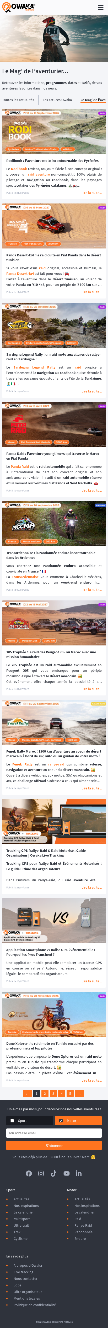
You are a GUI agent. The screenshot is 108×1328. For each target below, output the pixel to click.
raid (78, 367)
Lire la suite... (92, 192)
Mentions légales (27, 1298)
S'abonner (54, 1145)
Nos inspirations (26, 1205)
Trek (17, 1232)
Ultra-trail (21, 1225)
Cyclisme (21, 1238)
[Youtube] (66, 1173)
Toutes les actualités (18, 99)
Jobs (17, 1285)
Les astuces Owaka (57, 99)
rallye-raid (56, 764)
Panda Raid (20, 466)
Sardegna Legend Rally (34, 367)
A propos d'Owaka (28, 1265)
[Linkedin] (79, 1173)
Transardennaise (25, 576)
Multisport (22, 1218)
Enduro (80, 1238)
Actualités (21, 1199)
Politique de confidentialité (35, 1304)
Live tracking (23, 1272)
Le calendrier (24, 1212)
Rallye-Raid (83, 1225)
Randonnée (83, 1232)
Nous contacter (25, 1278)
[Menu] (100, 7)
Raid (77, 1218)
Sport (22, 1120)
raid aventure (39, 174)
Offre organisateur (28, 1291)
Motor (71, 1120)
